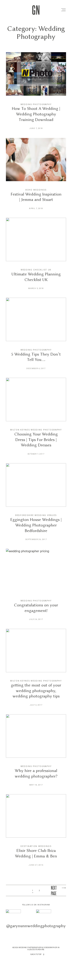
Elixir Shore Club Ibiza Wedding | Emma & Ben (36, 832)
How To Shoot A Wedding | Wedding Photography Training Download (36, 93)
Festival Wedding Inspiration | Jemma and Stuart (36, 176)
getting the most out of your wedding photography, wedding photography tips (36, 670)
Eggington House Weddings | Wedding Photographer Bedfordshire (36, 504)
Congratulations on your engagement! (36, 587)
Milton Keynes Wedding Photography (36, 429)
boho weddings (36, 190)
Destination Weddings (35, 846)
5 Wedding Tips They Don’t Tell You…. (36, 336)
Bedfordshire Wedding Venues (36, 515)
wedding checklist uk (36, 269)
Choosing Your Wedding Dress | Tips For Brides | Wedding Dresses (36, 419)
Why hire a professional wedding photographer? (36, 752)
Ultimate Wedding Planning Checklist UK (36, 256)
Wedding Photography (36, 104)
